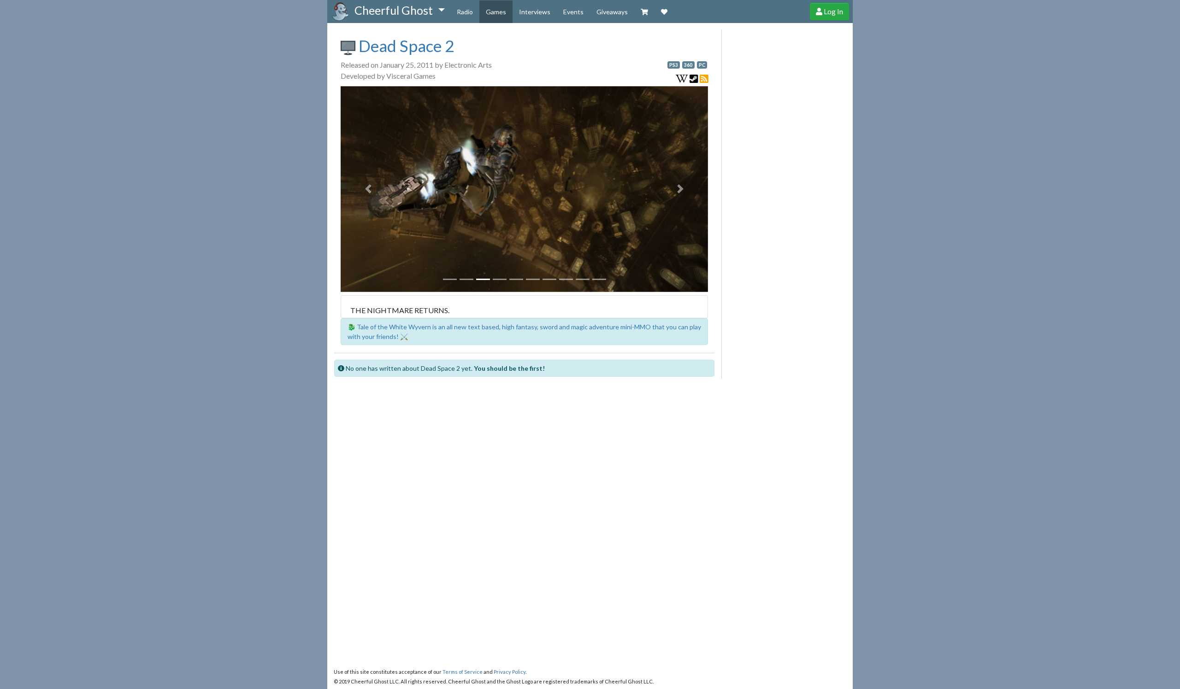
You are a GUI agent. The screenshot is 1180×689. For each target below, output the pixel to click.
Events (573, 12)
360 (688, 65)
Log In (832, 11)
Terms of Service (462, 672)
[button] (399, 10)
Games (496, 12)
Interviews (534, 12)
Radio (465, 12)
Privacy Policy (509, 672)
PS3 (673, 65)
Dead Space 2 (404, 45)
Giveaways (612, 12)
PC (702, 65)
